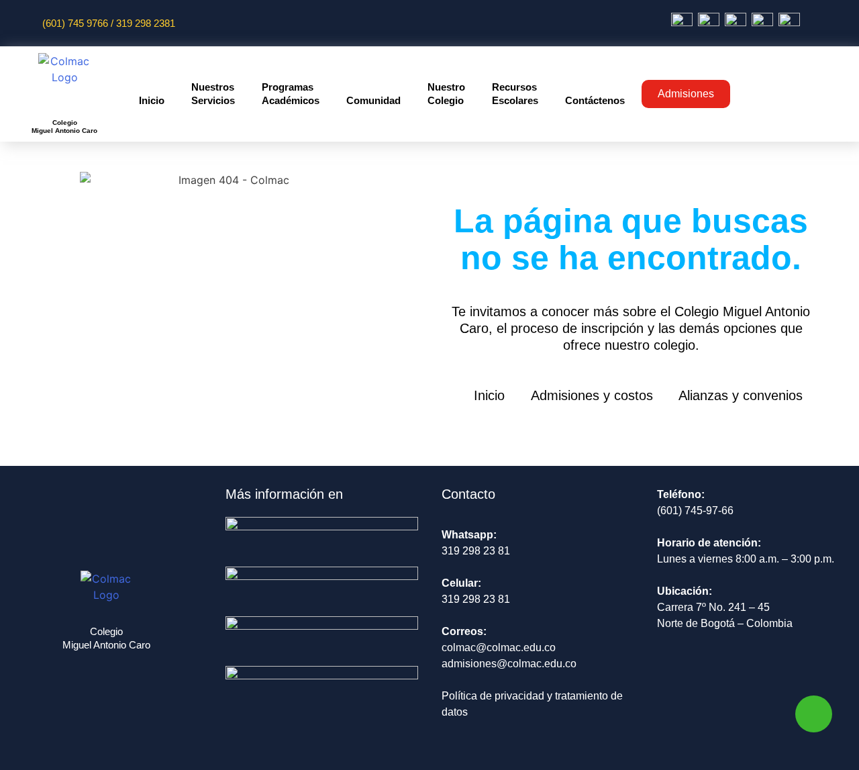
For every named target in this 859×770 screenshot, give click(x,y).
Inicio (151, 100)
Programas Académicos (290, 93)
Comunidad (373, 100)
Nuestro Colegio (446, 93)
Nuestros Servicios (213, 93)
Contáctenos (595, 100)
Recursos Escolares (515, 93)
